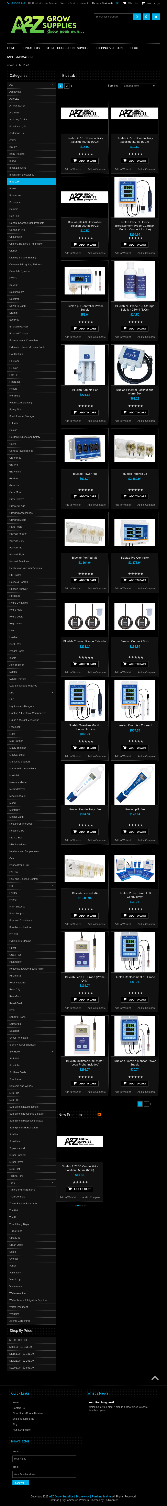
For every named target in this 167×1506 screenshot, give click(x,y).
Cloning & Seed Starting (22, 257)
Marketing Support (19, 761)
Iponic (12, 658)
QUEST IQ (15, 954)
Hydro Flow (15, 609)
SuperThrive (16, 1162)
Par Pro (13, 872)
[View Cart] (156, 16)
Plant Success (17, 906)
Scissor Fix (15, 1024)
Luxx (12, 734)
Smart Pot (14, 1065)
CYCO (12, 278)
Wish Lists (133, 3)
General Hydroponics (21, 450)
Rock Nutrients (17, 982)
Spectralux (15, 1079)
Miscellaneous (17, 796)
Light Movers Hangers (21, 706)
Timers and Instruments (22, 1189)
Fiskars (13, 388)
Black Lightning (17, 167)
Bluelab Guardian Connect (135, 725)
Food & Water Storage (21, 416)
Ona (11, 858)
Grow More (15, 492)
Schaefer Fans (17, 1017)
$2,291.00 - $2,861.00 (21, 1367)
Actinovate (15, 91)
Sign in (63, 3)
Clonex (13, 250)
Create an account (78, 3)
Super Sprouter (17, 1155)
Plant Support (16, 913)
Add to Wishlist (73, 169)
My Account (51, 3)
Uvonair (13, 1258)
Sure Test (14, 1169)
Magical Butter (17, 754)
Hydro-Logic (16, 616)
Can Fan (14, 216)
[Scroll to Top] (155, 1378)
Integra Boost (16, 651)
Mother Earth (16, 816)
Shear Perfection (18, 1037)
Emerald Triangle (19, 333)
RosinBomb (15, 996)
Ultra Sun (14, 1238)
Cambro (13, 209)
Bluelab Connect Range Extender (84, 641)
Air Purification (17, 105)
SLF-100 (14, 1058)
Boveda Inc (15, 202)
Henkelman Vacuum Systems (25, 568)
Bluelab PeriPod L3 (134, 473)
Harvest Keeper (18, 533)
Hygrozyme (15, 623)
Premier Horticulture (20, 927)
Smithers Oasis (17, 1072)
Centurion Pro (17, 229)
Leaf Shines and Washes (23, 685)
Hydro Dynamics (18, 602)
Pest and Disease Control (23, 879)
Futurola (14, 423)
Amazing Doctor (18, 119)
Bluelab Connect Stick (135, 641)
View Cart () (153, 3)
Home (10, 65)
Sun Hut (13, 1099)
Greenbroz (15, 457)
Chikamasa (15, 236)
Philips (13, 892)
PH (11, 885)
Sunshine (14, 1141)
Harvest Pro (15, 547)
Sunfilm (13, 1134)
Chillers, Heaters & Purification (26, 243)
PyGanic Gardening (20, 941)
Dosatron (14, 299)
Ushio (12, 1251)
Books (12, 188)
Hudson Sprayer (18, 589)
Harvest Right (16, 554)
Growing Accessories (21, 513)
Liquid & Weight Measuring (24, 720)
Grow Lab (14, 485)
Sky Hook (14, 1051)
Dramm (13, 312)
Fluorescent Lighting (20, 402)
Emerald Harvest (18, 326)
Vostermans (15, 1286)
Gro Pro (13, 464)
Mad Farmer (16, 740)
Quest (12, 948)
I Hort (12, 630)
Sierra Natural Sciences (22, 1044)
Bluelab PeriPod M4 (85, 893)
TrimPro (13, 1217)
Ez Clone (14, 361)
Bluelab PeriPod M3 (85, 557)
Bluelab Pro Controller (135, 557)
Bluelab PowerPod (85, 473)
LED (11, 699)
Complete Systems (19, 271)
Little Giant (15, 727)
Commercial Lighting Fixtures (25, 264)
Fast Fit (13, 374)
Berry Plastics (16, 154)
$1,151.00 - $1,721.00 (21, 1353)
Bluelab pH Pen (135, 809)
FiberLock (14, 381)
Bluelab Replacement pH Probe (134, 977)
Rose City (14, 989)
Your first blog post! (101, 1402)
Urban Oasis (16, 1244)
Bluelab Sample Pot (85, 389)
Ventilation (15, 1272)
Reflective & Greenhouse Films (26, 968)
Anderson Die (17, 133)
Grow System (16, 499)
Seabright (14, 1030)
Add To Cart (87, 160)
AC (11, 84)
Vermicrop (15, 1279)
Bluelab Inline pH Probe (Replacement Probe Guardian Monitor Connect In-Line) (135, 225)
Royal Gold (15, 1003)
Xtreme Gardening (19, 1320)
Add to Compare (97, 169)
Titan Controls (17, 1196)
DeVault (13, 285)
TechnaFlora (16, 1175)
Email (15, 1466)
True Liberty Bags (19, 1224)
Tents (12, 1182)
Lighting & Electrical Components (27, 713)
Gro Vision (15, 471)
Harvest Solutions (19, 561)
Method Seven (17, 789)
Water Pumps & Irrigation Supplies (28, 1300)
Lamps (13, 671)
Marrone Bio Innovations (22, 768)
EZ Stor (13, 368)
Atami (12, 140)
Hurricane (14, 595)
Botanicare (15, 195)
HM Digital (15, 575)
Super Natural (17, 1148)
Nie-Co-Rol (15, 837)
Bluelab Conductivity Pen (85, 809)
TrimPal (13, 1210)
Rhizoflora (15, 975)
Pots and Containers (20, 920)
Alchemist (14, 112)
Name (15, 1451)
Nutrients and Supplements (24, 851)
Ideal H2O (15, 644)
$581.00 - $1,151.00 (20, 1347)
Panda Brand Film (19, 865)
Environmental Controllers (23, 340)
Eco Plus (14, 319)
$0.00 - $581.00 (18, 1340)
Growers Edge (17, 506)
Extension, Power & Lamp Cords (27, 347)
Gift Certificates (35, 3)
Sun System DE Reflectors (23, 1106)
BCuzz (13, 147)
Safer (12, 1010)
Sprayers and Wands (21, 1086)
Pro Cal (13, 934)
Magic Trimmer (17, 747)
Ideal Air (13, 637)
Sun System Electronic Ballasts (26, 1113)
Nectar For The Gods (20, 823)
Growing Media (17, 519)
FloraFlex (14, 395)
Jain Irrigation (16, 664)
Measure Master (18, 782)
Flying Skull (15, 409)
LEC (11, 692)
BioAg (12, 160)
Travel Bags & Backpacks (23, 1203)
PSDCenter (111, 1500)
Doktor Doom (16, 292)
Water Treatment (18, 1307)
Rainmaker (15, 961)
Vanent (13, 1265)
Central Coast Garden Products (26, 223)
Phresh (13, 899)
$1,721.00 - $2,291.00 (21, 1360)
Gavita (12, 444)
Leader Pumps (17, 678)
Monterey (14, 809)
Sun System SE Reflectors (23, 1127)
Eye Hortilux (16, 354)
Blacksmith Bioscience (21, 174)
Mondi (12, 803)
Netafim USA (16, 830)
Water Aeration (17, 1293)
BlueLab (14, 181)
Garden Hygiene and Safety (24, 437)
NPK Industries (17, 844)
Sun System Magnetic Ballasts (26, 1120)
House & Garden (18, 582)
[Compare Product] (146, 16)
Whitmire (14, 1314)
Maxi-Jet (14, 775)
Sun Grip (14, 1093)
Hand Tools (15, 526)
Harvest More (16, 540)
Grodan (13, 478)
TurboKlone (15, 1231)
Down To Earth (17, 305)
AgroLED (14, 98)
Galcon (13, 430)
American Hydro (18, 126)
